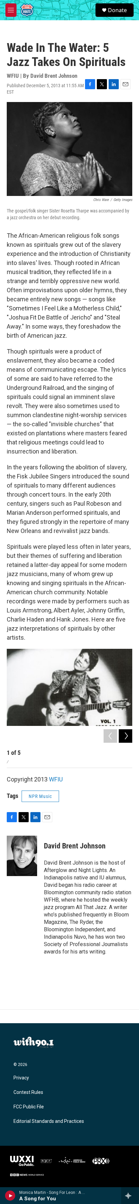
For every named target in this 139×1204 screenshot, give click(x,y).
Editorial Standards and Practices (48, 1121)
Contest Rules (28, 1092)
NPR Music (40, 796)
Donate (117, 10)
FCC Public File (28, 1106)
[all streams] (130, 1195)
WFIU (56, 779)
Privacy (21, 1077)
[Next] (125, 736)
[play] (10, 1195)
